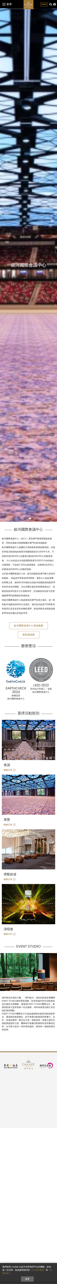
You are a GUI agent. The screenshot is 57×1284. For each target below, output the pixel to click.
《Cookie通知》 (38, 1270)
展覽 (7, 820)
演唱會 (8, 929)
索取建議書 (28, 634)
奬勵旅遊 (10, 874)
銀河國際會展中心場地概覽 (28, 625)
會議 (7, 765)
